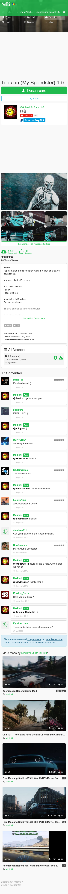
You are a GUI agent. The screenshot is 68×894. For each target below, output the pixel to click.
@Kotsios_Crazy (22, 611)
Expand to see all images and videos (34, 243)
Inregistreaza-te (54, 639)
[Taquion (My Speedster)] (34, 191)
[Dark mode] (59, 12)
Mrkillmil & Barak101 (33, 107)
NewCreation (20, 545)
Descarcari (12, 253)
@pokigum (19, 428)
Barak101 (18, 379)
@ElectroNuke (21, 518)
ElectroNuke (19, 499)
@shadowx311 (21, 563)
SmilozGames (20, 469)
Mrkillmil (17, 394)
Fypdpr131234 (21, 623)
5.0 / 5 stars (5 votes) (9, 260)
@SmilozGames (21, 488)
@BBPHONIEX (20, 458)
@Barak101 (19, 398)
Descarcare (36, 90)
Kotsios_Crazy (21, 593)
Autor (26, 395)
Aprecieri (28, 253)
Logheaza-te (34, 639)
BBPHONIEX (19, 439)
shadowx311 (20, 529)
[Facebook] (21, 111)
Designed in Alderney (12, 881)
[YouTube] (24, 111)
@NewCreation (21, 581)
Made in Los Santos (11, 884)
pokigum (18, 409)
